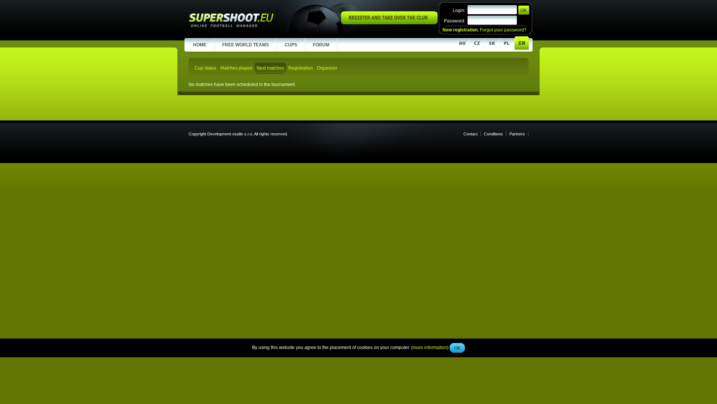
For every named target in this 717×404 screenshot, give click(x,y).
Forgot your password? (503, 30)
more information (430, 168)
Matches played (236, 68)
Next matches (270, 68)
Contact (470, 134)
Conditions (493, 134)
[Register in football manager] (389, 22)
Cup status (205, 68)
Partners (517, 134)
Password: (454, 21)
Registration (300, 68)
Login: (459, 10)
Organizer (327, 68)
